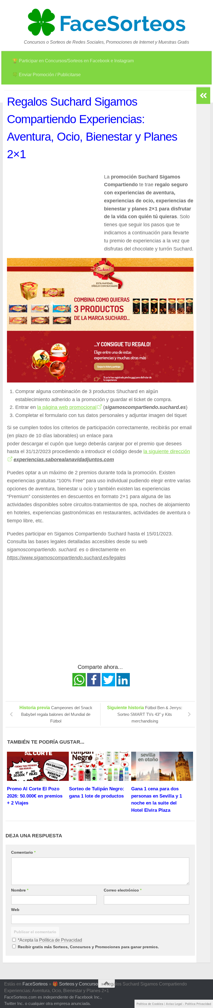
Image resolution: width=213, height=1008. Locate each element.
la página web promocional (67, 407)
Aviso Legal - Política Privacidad (188, 1004)
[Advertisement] (53, 212)
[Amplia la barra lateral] (203, 95)
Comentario (23, 852)
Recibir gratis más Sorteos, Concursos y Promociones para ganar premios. (88, 947)
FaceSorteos (35, 984)
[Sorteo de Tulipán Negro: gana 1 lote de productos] (100, 766)
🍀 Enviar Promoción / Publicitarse (46, 74)
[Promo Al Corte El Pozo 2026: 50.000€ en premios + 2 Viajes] (38, 766)
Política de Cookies (149, 1004)
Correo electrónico (122, 890)
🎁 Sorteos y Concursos (76, 984)
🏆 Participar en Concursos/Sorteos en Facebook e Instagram (73, 60)
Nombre (19, 890)
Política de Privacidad (60, 940)
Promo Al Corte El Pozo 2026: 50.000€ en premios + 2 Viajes (34, 796)
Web (15, 909)
